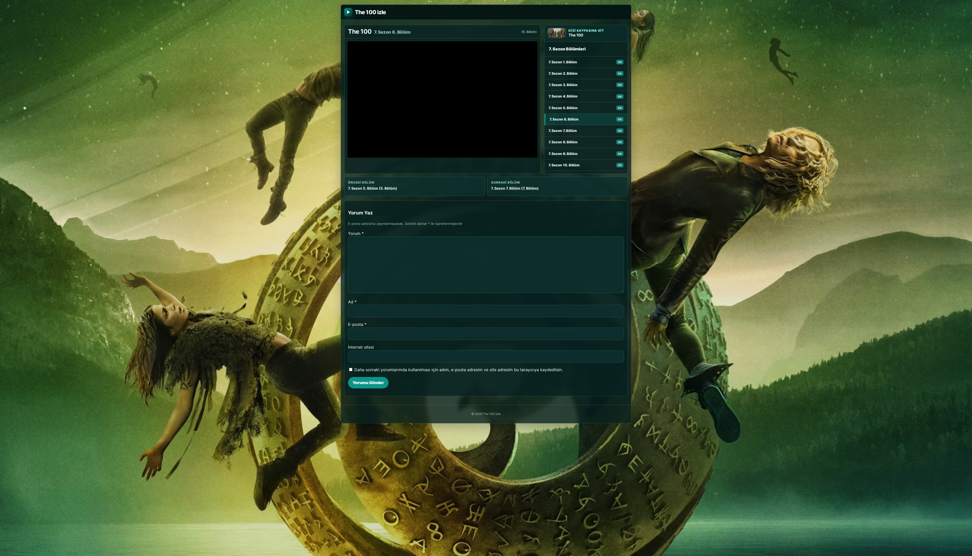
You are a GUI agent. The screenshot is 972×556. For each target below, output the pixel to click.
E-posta (357, 324)
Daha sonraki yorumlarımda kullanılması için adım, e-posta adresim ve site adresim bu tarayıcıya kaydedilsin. (458, 369)
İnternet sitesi (361, 347)
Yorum (356, 233)
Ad (352, 301)
